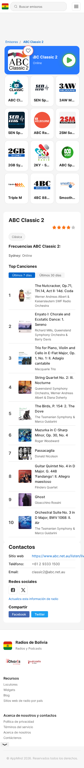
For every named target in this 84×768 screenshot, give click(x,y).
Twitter (40, 614)
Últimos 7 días (22, 275)
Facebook (19, 614)
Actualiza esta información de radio (33, 599)
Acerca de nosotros (17, 732)
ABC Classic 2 (33, 42)
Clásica (17, 237)
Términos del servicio (18, 727)
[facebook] (13, 590)
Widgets (9, 690)
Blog (6, 695)
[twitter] (23, 590)
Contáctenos (12, 738)
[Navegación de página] (76, 6)
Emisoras (11, 42)
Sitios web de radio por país (23, 700)
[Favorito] (28, 51)
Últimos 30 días (50, 275)
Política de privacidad (18, 721)
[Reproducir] (69, 60)
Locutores (10, 684)
